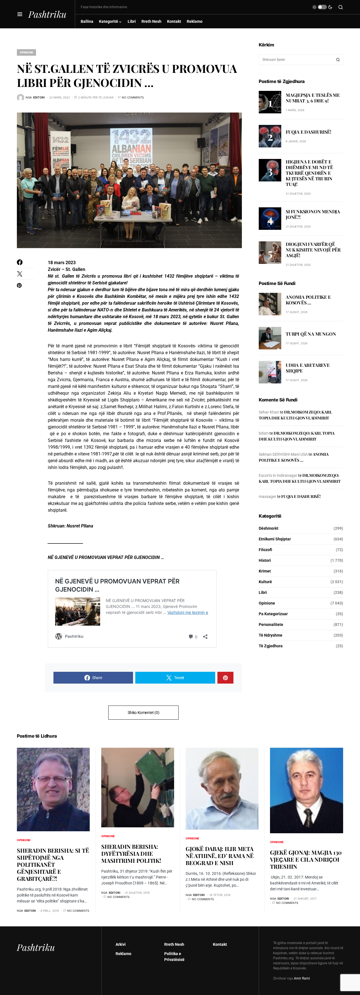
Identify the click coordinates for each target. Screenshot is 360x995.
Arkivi (121, 944)
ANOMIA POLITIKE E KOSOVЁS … (308, 300)
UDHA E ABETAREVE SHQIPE (308, 368)
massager (267, 496)
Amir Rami (302, 978)
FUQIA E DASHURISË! (308, 131)
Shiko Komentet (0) (143, 712)
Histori (265, 560)
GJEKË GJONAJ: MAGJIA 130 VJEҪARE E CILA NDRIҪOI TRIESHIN (306, 859)
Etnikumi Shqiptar (275, 539)
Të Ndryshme (270, 635)
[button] (20, 14)
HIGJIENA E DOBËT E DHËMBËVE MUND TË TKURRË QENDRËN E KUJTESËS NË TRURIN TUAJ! (309, 173)
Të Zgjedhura (271, 646)
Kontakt (220, 944)
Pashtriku (47, 14)
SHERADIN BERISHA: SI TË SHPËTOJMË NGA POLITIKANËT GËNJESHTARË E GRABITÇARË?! (53, 864)
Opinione (26, 52)
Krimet (265, 571)
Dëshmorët (268, 528)
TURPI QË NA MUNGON (311, 334)
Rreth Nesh (174, 944)
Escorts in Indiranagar (278, 475)
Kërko (338, 60)
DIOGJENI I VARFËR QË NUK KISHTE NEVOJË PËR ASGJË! (313, 249)
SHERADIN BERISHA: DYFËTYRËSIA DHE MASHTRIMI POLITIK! (131, 853)
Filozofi (265, 549)
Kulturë (265, 582)
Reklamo (123, 953)
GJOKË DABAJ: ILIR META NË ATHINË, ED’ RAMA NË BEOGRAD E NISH (220, 855)
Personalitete (271, 624)
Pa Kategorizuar (273, 614)
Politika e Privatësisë (174, 956)
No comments (133, 97)
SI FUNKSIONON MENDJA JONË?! (313, 214)
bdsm (264, 433)
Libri (263, 592)
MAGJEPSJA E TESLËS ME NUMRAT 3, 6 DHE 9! (313, 97)
